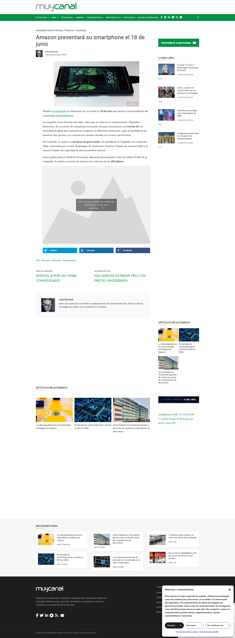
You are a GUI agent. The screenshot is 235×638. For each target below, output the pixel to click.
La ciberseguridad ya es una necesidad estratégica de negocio (69, 538)
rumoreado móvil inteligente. (58, 115)
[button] (229, 589)
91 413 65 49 (187, 414)
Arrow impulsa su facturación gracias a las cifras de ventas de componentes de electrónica (126, 539)
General (50, 30)
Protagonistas (94, 17)
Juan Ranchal (66, 299)
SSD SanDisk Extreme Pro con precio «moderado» (120, 278)
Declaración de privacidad (209, 632)
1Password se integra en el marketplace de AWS (187, 113)
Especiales (129, 17)
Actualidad (41, 17)
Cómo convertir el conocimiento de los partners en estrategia (187, 90)
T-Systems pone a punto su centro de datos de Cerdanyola (182, 536)
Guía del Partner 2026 (147, 17)
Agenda (79, 17)
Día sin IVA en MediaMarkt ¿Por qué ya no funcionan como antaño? (182, 556)
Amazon (47, 260)
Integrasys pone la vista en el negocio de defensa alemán (188, 136)
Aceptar (171, 625)
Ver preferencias (215, 625)
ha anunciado (59, 111)
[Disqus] (93, 478)
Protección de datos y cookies (187, 632)
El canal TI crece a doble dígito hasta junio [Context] (187, 67)
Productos (69, 30)
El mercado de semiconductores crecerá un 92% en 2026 (70, 557)
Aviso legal (160, 602)
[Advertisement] (93, 353)
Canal (54, 17)
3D (38, 260)
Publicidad (160, 598)
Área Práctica (113, 17)
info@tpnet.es (165, 414)
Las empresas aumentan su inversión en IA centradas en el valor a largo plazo (126, 560)
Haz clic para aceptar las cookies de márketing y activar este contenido (96, 205)
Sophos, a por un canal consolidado (56, 278)
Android (57, 260)
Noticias (59, 30)
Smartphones (70, 260)
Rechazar (191, 625)
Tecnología (66, 17)
